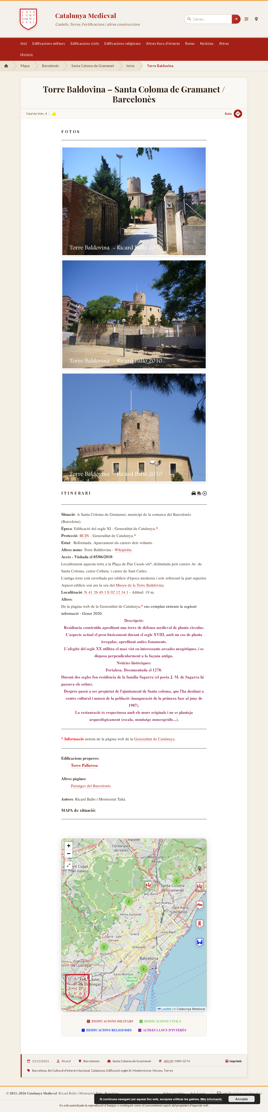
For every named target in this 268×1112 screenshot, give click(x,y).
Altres (224, 43)
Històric (26, 55)
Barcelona (39, 1070)
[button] (148, 885)
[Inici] (6, 66)
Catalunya (98, 1070)
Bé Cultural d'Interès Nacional (69, 1070)
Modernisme (142, 1070)
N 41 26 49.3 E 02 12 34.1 (106, 592)
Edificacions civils (85, 43)
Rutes (190, 43)
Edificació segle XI (118, 1070)
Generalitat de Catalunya (154, 738)
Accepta (241, 1099)
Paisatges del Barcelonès (91, 785)
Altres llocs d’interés (163, 43)
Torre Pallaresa (84, 765)
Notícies (207, 43)
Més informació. (211, 1099)
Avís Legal (197, 1093)
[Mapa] (256, 19)
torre (130, 66)
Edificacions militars (48, 43)
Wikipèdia (123, 549)
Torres (168, 1070)
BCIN (84, 535)
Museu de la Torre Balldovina (140, 585)
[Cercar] (236, 19)
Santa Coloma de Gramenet (92, 66)
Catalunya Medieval (85, 15)
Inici (23, 43)
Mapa (25, 66)
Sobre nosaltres (174, 1093)
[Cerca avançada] (246, 19)
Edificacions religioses (122, 43)
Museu (158, 1070)
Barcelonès (50, 66)
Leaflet (166, 1008)
